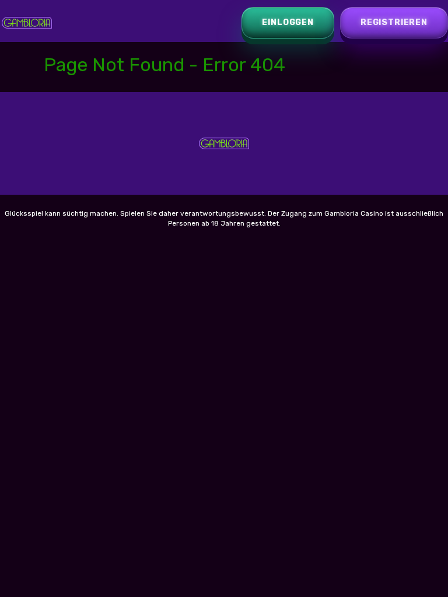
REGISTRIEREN (394, 22)
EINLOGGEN (288, 22)
